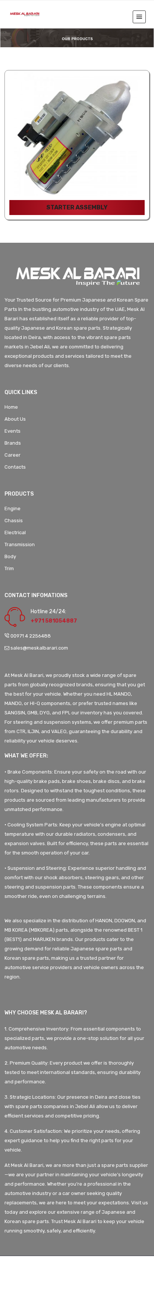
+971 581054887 (54, 621)
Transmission (19, 544)
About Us (15, 419)
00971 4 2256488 (30, 636)
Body (10, 556)
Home (11, 407)
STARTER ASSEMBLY (77, 207)
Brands (12, 443)
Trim (9, 568)
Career (12, 455)
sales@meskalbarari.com (38, 648)
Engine (12, 508)
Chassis (13, 520)
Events (12, 431)
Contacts (15, 467)
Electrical (15, 532)
